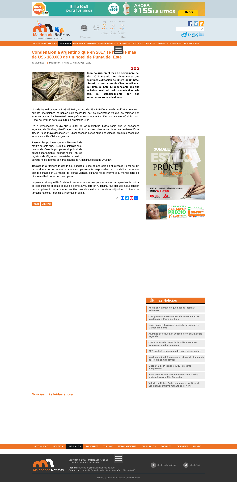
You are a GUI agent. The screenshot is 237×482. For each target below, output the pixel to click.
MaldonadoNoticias (166, 465)
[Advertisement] (111, 149)
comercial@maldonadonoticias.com (99, 470)
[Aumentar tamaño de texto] (132, 68)
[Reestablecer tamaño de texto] (135, 68)
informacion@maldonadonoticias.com (96, 467)
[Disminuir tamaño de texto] (138, 68)
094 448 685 (129, 470)
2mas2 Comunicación (129, 477)
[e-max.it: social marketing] (117, 198)
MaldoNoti (195, 465)
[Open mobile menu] (118, 50)
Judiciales (38, 63)
